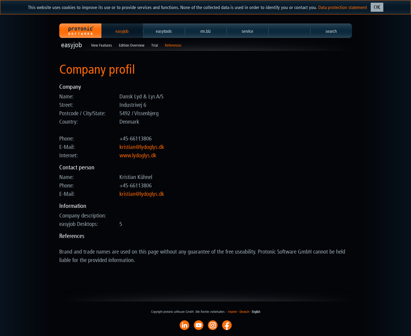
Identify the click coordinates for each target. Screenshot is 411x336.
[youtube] (198, 325)
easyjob (122, 31)
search (331, 31)
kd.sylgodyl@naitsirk (141, 147)
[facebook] (227, 325)
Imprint (232, 312)
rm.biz (205, 31)
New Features (101, 45)
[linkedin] (184, 325)
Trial (154, 45)
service (247, 31)
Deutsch (244, 312)
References (173, 45)
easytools (164, 31)
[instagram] (213, 325)
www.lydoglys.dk (137, 155)
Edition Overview (131, 45)
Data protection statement (342, 7)
